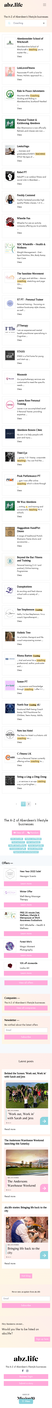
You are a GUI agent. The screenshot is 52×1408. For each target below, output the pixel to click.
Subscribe (26, 1037)
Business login (26, 1376)
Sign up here (42, 1339)
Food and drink (18, 842)
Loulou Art (24, 968)
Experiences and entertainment (26, 852)
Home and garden (36, 846)
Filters (27, 1401)
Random (34, 832)
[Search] (9, 23)
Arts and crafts (16, 839)
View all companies (26, 1008)
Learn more (26, 883)
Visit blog (26, 1276)
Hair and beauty (33, 842)
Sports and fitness (35, 849)
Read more (10, 1129)
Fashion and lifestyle (33, 839)
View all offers (26, 982)
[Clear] (44, 23)
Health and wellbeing (17, 846)
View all (20, 832)
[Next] (35, 804)
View (19, 56)
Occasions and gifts (17, 849)
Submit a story (26, 1383)
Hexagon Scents (28, 876)
